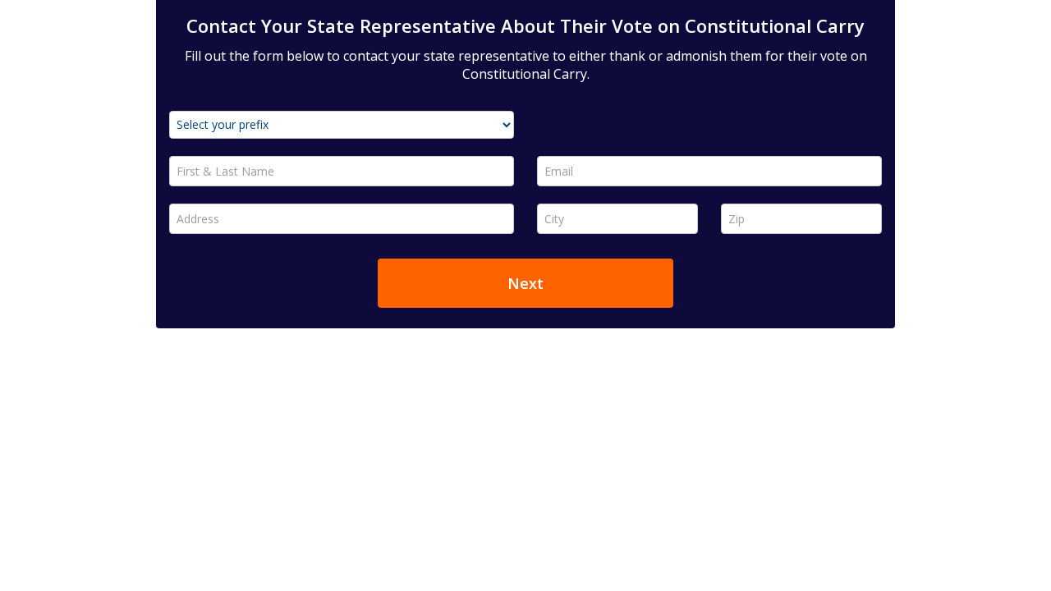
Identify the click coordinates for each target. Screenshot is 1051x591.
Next (525, 283)
